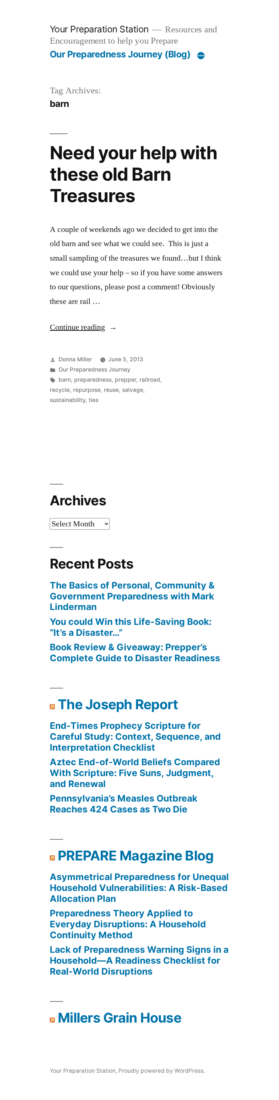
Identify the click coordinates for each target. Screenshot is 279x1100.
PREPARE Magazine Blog (136, 855)
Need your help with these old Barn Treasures (133, 174)
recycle (60, 389)
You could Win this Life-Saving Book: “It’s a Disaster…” (130, 627)
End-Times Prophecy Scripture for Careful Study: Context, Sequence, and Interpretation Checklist (135, 736)
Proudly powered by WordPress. (161, 1070)
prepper (125, 379)
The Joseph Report (118, 704)
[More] (201, 55)
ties (93, 400)
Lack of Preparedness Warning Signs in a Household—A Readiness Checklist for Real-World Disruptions (139, 960)
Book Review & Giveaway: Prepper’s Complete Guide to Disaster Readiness (135, 652)
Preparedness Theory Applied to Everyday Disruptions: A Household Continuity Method (128, 924)
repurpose (87, 389)
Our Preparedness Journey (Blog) (120, 54)
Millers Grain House (119, 1017)
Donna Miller (75, 359)
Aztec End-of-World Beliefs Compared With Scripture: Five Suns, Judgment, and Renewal (135, 772)
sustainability (67, 400)
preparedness (93, 379)
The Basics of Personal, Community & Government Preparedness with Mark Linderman (132, 596)
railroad (150, 379)
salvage (132, 389)
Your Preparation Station (99, 29)
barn (64, 379)
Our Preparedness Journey (94, 369)
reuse (111, 389)
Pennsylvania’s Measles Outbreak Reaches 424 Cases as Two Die (123, 804)
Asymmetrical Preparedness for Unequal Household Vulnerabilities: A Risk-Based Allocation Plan (139, 887)
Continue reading (83, 327)
